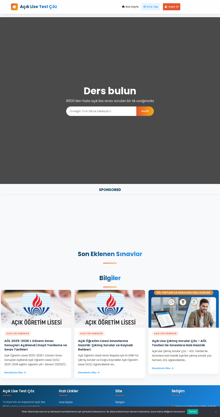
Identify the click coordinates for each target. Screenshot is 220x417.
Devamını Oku (13, 372)
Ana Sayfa (132, 6)
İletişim (120, 402)
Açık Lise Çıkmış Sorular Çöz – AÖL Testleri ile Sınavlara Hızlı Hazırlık (179, 343)
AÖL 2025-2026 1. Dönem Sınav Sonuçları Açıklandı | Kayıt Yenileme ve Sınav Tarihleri (35, 345)
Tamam (192, 411)
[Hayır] (215, 411)
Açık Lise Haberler (17, 333)
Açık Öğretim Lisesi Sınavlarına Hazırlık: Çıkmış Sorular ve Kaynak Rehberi (105, 345)
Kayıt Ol (174, 6)
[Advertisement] (104, 223)
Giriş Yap (152, 6)
